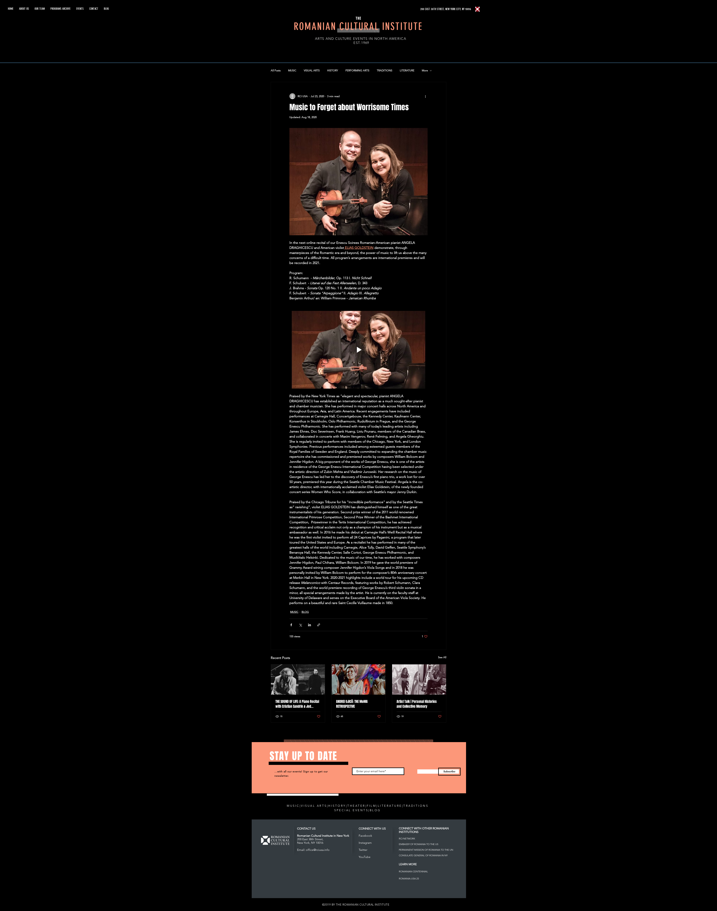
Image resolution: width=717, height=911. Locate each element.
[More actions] (425, 96)
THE (358, 18)
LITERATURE (407, 70)
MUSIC (292, 70)
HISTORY (332, 70)
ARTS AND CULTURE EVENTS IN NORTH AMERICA (360, 39)
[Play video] (358, 350)
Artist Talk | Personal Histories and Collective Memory (417, 704)
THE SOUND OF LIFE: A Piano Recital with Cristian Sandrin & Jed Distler (297, 704)
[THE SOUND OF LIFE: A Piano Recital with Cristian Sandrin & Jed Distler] (298, 679)
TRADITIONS (384, 70)
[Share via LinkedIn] (309, 625)
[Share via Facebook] (291, 625)
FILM (371, 805)
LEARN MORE (408, 864)
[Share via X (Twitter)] (300, 625)
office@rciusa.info (318, 850)
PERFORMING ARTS (357, 70)
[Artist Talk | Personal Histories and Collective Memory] (419, 679)
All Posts (276, 70)
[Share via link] (318, 625)
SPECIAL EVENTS (351, 810)
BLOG (305, 612)
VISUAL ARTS (312, 70)
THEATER (356, 805)
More (425, 70)
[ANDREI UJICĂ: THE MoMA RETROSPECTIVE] (359, 679)
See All (442, 657)
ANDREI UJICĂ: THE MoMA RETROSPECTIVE (352, 704)
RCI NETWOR (406, 838)
